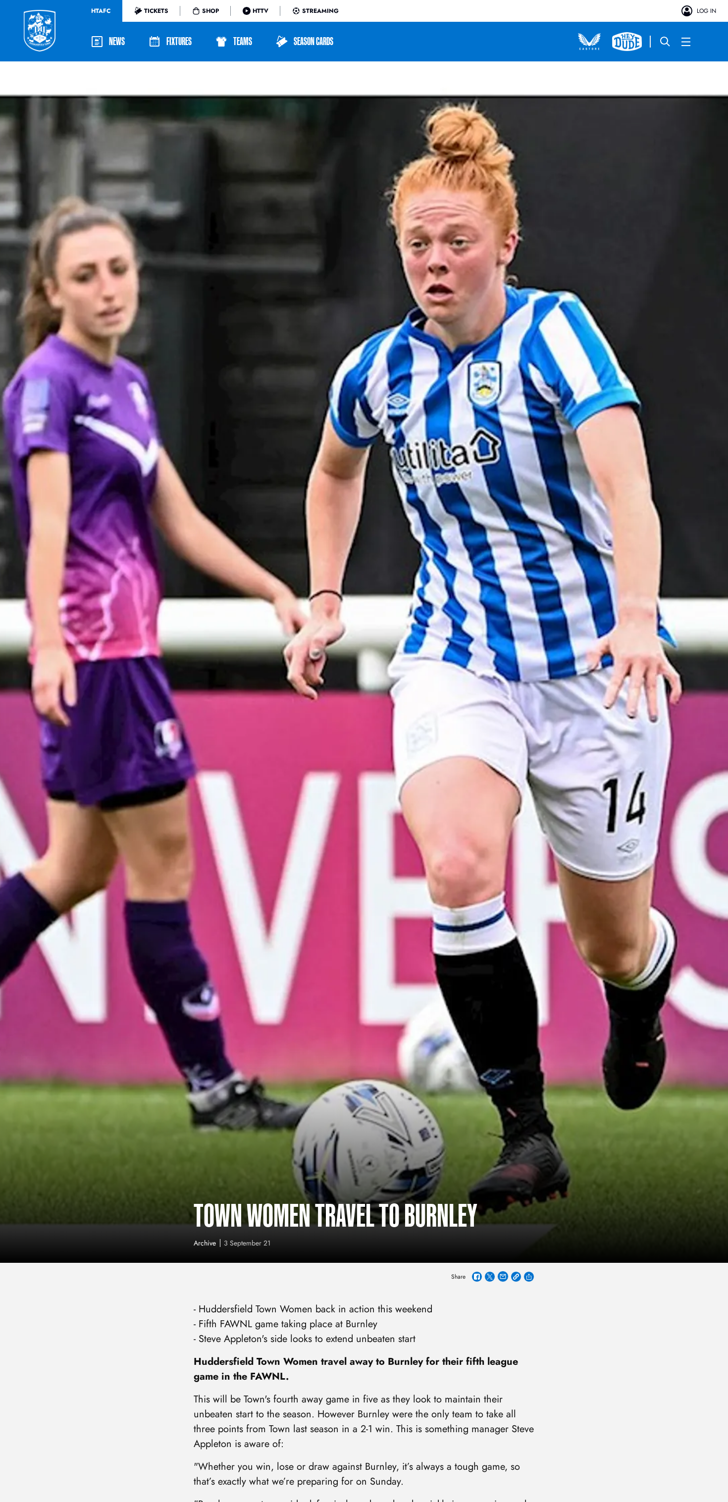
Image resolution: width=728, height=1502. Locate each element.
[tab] (100, 11)
